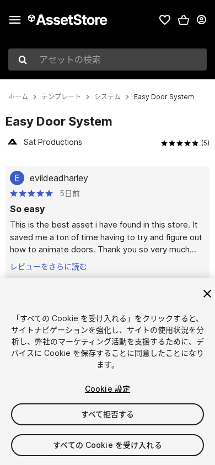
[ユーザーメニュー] (201, 19)
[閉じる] (207, 294)
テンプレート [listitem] (61, 97)
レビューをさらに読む (48, 266)
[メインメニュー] (15, 20)
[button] (183, 19)
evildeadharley (59, 177)
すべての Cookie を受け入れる (107, 445)
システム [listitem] (107, 97)
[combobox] (107, 59)
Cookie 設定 (107, 388)
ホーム (18, 97)
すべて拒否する (108, 414)
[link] (164, 19)
